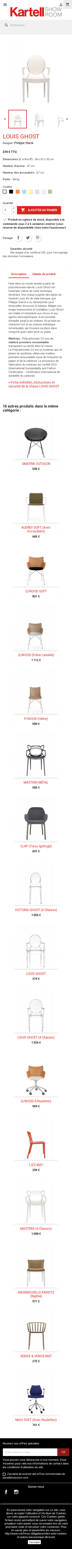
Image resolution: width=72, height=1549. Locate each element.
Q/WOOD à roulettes (36, 1101)
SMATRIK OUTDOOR (36, 464)
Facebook (6, 1492)
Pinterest (37, 237)
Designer (8, 143)
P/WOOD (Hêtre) (36, 719)
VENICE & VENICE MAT (36, 1356)
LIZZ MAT (36, 1165)
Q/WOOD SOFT (36, 591)
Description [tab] (18, 274)
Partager (18, 237)
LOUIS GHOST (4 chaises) (36, 1037)
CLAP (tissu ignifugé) (36, 846)
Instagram (16, 1492)
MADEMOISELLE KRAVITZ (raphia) (36, 1294)
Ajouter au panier (39, 210)
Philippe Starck (23, 143)
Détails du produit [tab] (44, 274)
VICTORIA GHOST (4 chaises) (36, 910)
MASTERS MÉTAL (36, 782)
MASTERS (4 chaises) (36, 1229)
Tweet (28, 237)
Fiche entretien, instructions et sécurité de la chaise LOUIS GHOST (33, 384)
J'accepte (34, 1542)
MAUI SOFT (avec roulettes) (36, 1420)
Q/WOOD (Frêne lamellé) (36, 655)
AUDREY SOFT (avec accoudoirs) (36, 529)
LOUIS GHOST (36, 974)
